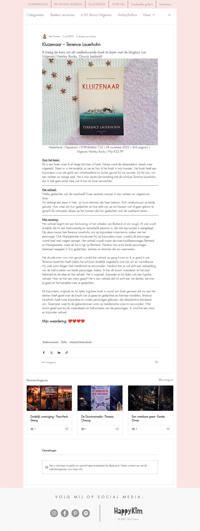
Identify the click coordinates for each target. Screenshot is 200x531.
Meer (147, 15)
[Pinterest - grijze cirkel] (75, 513)
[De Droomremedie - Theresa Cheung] (100, 398)
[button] (169, 15)
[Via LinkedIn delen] (59, 352)
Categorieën (35, 15)
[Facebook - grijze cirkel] (65, 513)
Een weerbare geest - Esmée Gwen (148, 418)
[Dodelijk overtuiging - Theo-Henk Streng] (49, 398)
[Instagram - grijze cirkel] (54, 513)
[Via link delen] (66, 352)
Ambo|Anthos (127, 15)
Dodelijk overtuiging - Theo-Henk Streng (49, 418)
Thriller (64, 341)
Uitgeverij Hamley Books (81, 341)
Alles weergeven (166, 379)
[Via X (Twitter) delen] (51, 352)
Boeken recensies (62, 15)
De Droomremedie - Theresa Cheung (97, 418)
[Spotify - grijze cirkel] (86, 513)
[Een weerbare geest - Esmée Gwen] (150, 398)
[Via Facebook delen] (43, 352)
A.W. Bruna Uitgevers (96, 15)
